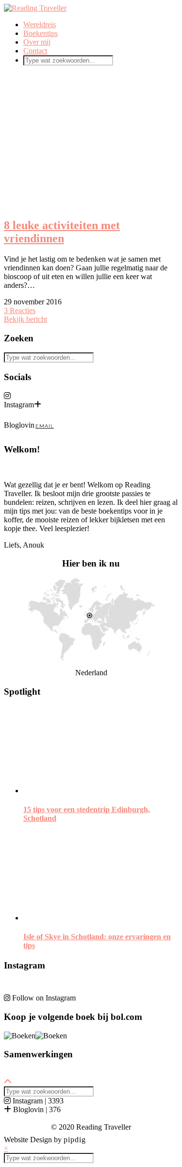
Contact (35, 51)
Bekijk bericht (25, 319)
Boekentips (40, 33)
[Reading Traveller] (35, 8)
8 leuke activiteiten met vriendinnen (62, 232)
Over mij (36, 42)
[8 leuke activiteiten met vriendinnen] (91, 141)
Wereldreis (39, 24)
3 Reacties (19, 310)
